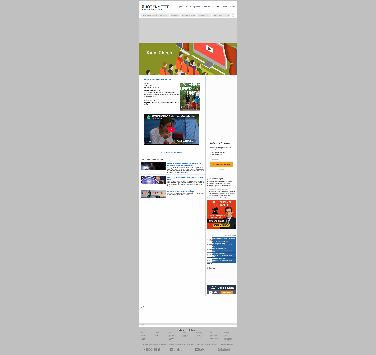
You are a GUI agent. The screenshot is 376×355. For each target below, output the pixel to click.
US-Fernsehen (172, 341)
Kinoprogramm (214, 344)
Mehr (232, 6)
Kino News (144, 344)
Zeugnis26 (175, 15)
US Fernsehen (170, 344)
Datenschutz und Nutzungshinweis (228, 339)
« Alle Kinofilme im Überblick (172, 153)
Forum (224, 6)
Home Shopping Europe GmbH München (223, 239)
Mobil (142, 336)
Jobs (225, 335)
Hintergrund (157, 334)
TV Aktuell (150, 344)
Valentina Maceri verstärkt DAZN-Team (220, 195)
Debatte (198, 334)
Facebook (143, 339)
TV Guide (188, 344)
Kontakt (226, 336)
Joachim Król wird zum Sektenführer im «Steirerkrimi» (219, 186)
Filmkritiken (163, 344)
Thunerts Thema (204, 15)
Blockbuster (193, 344)
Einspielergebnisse (214, 336)
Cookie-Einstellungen (229, 340)
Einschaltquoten (182, 344)
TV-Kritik (198, 335)
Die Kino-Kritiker (213, 335)
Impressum (226, 342)
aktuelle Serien (206, 344)
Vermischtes (171, 335)
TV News (176, 344)
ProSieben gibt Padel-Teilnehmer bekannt (220, 181)
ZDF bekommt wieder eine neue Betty (219, 183)
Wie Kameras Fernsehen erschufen (155, 15)
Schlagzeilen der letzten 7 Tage (217, 197)
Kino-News (212, 334)
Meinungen (207, 6)
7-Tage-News (143, 338)
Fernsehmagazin (156, 344)
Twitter (142, 341)
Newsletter (143, 335)
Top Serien (231, 344)
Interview (157, 336)
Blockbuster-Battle (214, 338)
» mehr (186, 172)
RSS (141, 334)
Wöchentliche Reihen (187, 334)
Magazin (180, 6)
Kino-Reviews (199, 336)
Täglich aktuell (186, 336)
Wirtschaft (171, 336)
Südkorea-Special (188, 15)
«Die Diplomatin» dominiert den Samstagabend (222, 191)
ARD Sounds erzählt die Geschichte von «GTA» (222, 193)
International (171, 338)
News (188, 6)
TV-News (170, 334)
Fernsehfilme (200, 344)
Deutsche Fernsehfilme (223, 344)
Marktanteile (185, 335)
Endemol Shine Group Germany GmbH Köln (222, 245)
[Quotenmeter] (155, 7)
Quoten (196, 6)
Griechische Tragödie (221, 15)
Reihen (156, 335)
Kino (217, 6)
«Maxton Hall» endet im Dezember (218, 189)
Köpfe (170, 339)
